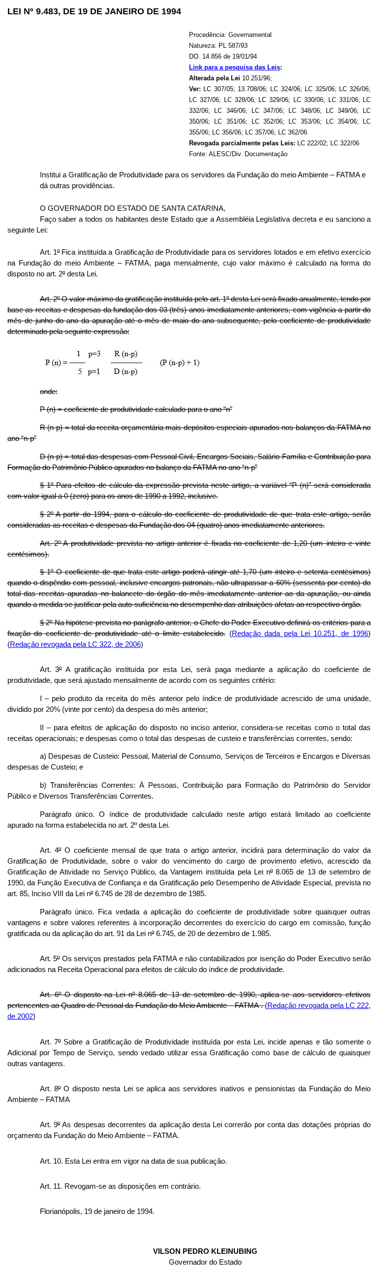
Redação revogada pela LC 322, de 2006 (75, 644)
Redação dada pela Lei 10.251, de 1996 (300, 634)
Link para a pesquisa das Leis (234, 67)
